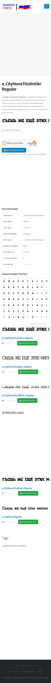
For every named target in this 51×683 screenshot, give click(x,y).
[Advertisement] (25, 44)
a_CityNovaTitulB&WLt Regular (18, 395)
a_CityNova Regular (12, 516)
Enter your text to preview (11, 130)
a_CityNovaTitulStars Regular (17, 488)
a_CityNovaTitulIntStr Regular (17, 338)
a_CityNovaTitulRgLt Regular (17, 366)
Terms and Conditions (40, 154)
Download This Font (15, 150)
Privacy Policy (14, 671)
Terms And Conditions (28, 671)
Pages (40, 671)
